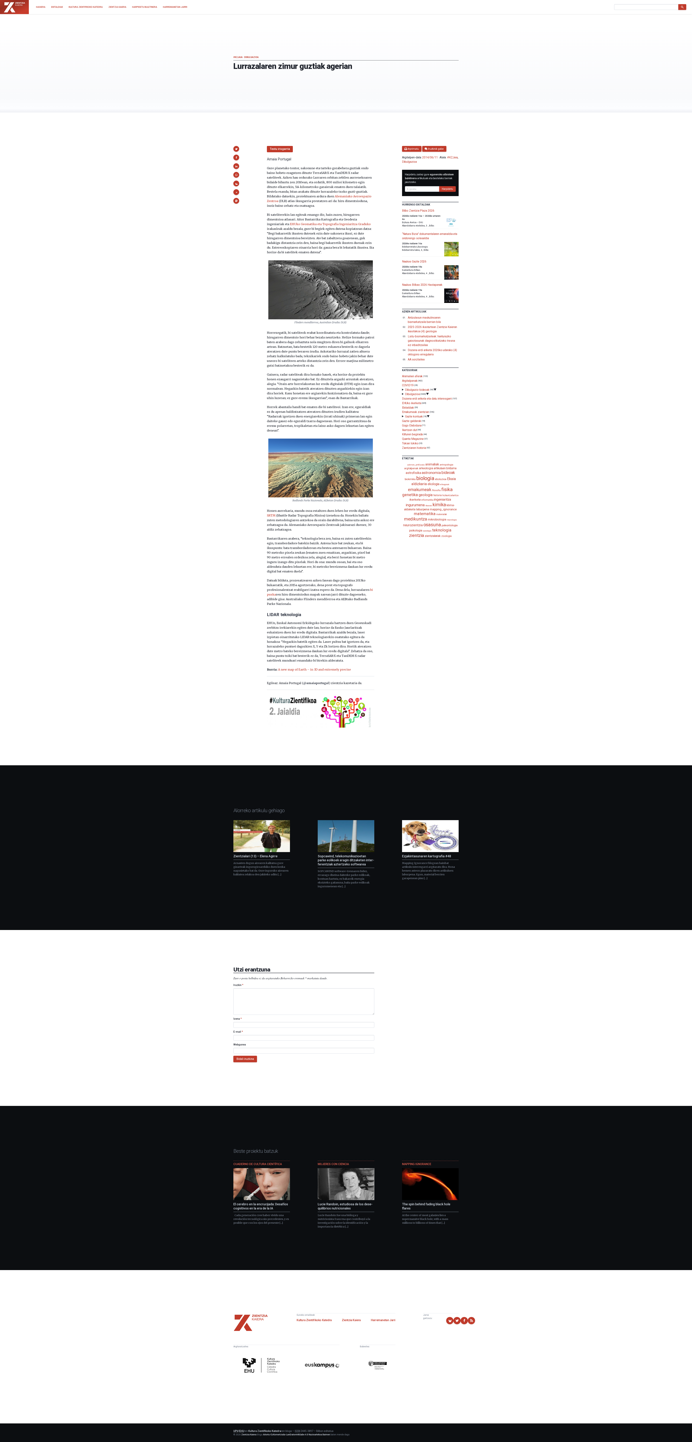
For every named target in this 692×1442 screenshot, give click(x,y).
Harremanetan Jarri (383, 1320)
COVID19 (408, 385)
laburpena (422, 509)
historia (437, 495)
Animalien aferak (412, 376)
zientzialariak (433, 536)
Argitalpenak (410, 380)
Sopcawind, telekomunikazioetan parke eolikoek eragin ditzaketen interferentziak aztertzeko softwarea (346, 860)
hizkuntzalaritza (450, 495)
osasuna (432, 524)
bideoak (448, 472)
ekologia (433, 484)
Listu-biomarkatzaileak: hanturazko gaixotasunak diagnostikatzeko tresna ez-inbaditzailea (431, 341)
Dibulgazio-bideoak (417, 389)
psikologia (415, 530)
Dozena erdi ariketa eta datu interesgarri (427, 398)
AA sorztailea (416, 359)
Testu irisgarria (280, 149)
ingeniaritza (442, 499)
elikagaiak (444, 484)
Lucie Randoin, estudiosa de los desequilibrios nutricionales (345, 1206)
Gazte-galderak (411, 421)
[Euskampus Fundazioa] (322, 1365)
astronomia (431, 472)
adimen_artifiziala (416, 464)
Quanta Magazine (413, 439)
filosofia (436, 490)
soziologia (427, 531)
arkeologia (426, 468)
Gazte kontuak (414, 416)
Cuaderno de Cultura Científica (257, 1164)
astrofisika (413, 473)
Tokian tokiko (410, 443)
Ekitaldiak (408, 407)
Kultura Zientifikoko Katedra (314, 1320)
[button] (236, 149)
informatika (427, 499)
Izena (237, 1018)
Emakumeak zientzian (415, 412)
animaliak (432, 464)
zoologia (446, 536)
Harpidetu (447, 188)
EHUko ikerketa (411, 403)
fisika (447, 489)
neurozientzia (413, 525)
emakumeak (419, 489)
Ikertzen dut (409, 430)
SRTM (271, 515)
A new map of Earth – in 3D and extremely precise (314, 669)
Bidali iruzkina (245, 1059)
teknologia (441, 530)
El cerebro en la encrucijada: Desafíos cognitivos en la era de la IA (260, 1206)
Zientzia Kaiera (351, 1320)
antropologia (446, 464)
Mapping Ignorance (416, 1164)
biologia (425, 478)
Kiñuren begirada (412, 434)
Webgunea (239, 1044)
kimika (439, 504)
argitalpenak (411, 468)
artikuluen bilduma (445, 468)
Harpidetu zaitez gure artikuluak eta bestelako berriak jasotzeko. (429, 178)
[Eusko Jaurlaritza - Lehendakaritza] (377, 1366)
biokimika (410, 479)
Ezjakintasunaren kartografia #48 (426, 856)
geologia (425, 495)
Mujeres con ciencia (333, 1164)
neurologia (452, 520)
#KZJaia (238, 57)
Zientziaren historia (414, 447)
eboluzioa (440, 479)
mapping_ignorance (443, 509)
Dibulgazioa (251, 57)
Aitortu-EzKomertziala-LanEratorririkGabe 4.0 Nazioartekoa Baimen (296, 1434)
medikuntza (415, 519)
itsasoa (428, 505)
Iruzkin (238, 985)
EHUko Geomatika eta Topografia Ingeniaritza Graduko (330, 224)
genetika (410, 494)
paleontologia (450, 525)
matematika (425, 513)
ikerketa (415, 499)
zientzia (416, 535)
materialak (441, 514)
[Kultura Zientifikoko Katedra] (262, 1366)
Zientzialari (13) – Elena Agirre (255, 856)
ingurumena (415, 505)
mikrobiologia (437, 519)
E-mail (238, 1031)
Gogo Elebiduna (412, 425)
